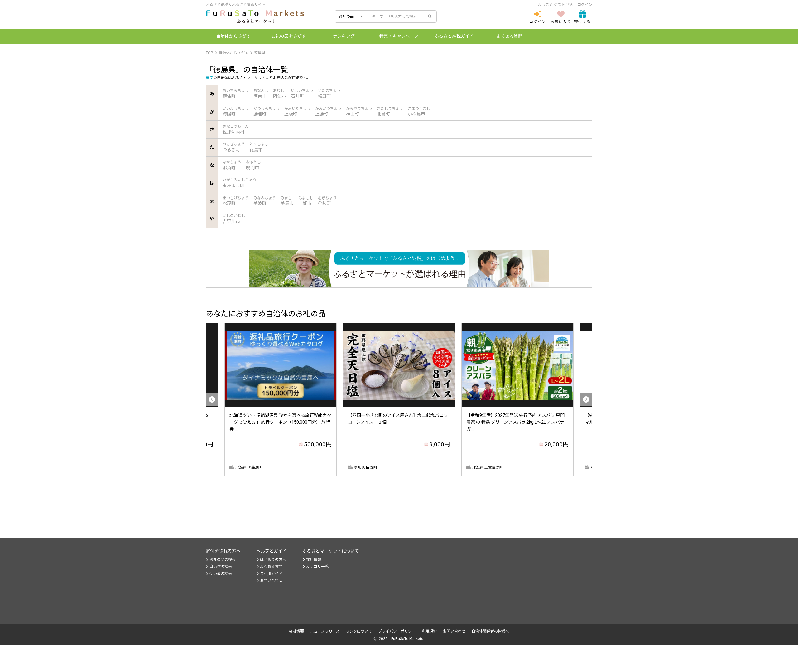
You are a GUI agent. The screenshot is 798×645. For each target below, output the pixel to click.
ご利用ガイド (271, 574)
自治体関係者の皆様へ (490, 631)
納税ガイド (454, 36)
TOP (209, 53)
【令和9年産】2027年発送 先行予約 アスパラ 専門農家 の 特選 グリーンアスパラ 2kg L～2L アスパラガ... (515, 422)
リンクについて (359, 631)
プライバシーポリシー (397, 631)
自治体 (233, 36)
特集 (398, 36)
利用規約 (429, 631)
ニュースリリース (324, 631)
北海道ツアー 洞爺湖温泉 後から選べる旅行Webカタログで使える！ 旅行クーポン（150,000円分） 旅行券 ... (280, 422)
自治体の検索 (220, 566)
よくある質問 (509, 36)
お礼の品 (288, 36)
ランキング (344, 36)
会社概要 (296, 631)
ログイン (584, 4)
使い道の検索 (220, 574)
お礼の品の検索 (222, 560)
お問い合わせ (271, 580)
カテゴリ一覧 (317, 566)
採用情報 (313, 560)
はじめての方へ (273, 560)
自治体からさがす (233, 53)
